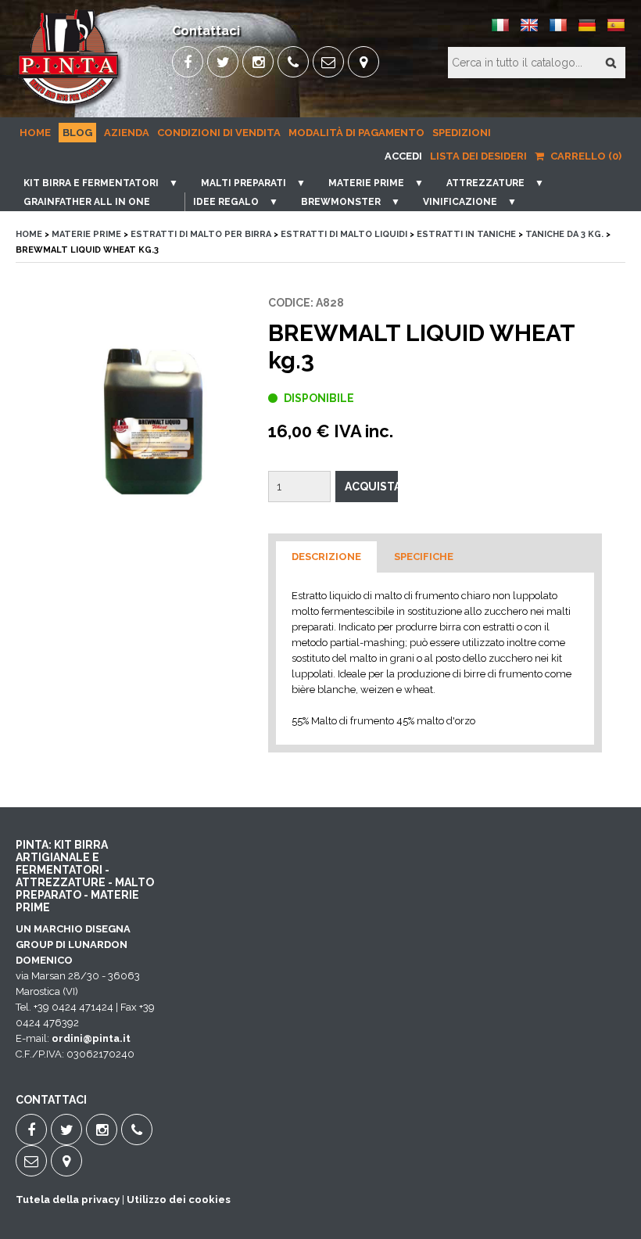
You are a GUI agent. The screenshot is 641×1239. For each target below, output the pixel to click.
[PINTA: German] (587, 31)
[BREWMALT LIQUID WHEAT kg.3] (148, 423)
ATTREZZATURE (485, 183)
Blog (77, 132)
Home (35, 132)
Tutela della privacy (68, 1199)
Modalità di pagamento (356, 132)
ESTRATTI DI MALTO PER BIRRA (201, 234)
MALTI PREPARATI (243, 183)
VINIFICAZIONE (460, 201)
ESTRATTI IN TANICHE (466, 234)
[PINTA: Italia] (500, 31)
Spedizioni (461, 132)
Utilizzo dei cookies (179, 1199)
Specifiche (423, 556)
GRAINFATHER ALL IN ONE (86, 201)
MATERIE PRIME (366, 183)
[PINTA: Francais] (558, 31)
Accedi (403, 156)
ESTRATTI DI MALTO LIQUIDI (344, 234)
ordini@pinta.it (91, 1038)
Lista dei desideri (478, 156)
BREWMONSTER (341, 201)
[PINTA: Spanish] (616, 31)
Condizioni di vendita (219, 132)
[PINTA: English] (529, 31)
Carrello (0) (584, 156)
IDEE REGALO (226, 201)
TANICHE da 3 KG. (564, 234)
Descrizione (326, 556)
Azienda (126, 132)
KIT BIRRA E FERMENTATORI (91, 183)
